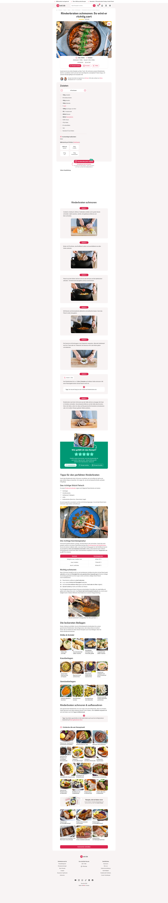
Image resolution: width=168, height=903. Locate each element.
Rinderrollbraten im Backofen (101, 792)
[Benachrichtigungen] (102, 5)
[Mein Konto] (106, 5)
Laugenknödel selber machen (101, 652)
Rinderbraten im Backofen (99, 777)
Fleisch (65, 10)
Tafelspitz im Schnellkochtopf (77, 760)
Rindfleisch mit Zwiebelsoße (76, 792)
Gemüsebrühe (69, 117)
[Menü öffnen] (110, 5)
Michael (87, 78)
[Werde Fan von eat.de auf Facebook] (92, 880)
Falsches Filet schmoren (99, 744)
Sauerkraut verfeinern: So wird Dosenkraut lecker (101, 674)
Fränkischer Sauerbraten (100, 760)
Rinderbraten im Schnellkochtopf (97, 822)
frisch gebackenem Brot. (76, 720)
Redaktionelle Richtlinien (105, 873)
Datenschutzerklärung (105, 868)
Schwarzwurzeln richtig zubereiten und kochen (102, 698)
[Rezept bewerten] (84, 454)
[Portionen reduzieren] (61, 90)
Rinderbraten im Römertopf (88, 792)
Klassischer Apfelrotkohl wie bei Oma (88, 675)
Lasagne (62, 870)
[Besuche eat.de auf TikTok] (86, 880)
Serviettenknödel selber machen (77, 652)
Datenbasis (76, 142)
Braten (69, 10)
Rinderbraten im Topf (82, 744)
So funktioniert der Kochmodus (84, 164)
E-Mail (84, 863)
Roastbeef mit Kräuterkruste (80, 776)
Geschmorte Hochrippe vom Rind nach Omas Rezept (67, 839)
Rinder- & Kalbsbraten (76, 10)
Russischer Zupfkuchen (62, 873)
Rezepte (60, 10)
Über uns (106, 866)
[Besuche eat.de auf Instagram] (79, 880)
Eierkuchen (62, 875)
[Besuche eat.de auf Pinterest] (89, 880)
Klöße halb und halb (64, 652)
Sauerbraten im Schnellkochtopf (65, 822)
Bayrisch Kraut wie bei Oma (77, 675)
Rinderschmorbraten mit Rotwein (82, 822)
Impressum (105, 863)
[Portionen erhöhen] (85, 90)
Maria (101, 78)
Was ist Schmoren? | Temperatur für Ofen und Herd (82, 617)
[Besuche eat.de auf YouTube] (75, 880)
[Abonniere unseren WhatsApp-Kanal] (82, 880)
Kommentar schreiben (84, 847)
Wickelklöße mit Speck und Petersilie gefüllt (89, 652)
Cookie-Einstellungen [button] (105, 875)
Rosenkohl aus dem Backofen (89, 699)
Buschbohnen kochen (76, 699)
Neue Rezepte (62, 868)
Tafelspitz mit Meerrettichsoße (90, 760)
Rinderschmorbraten (70, 488)
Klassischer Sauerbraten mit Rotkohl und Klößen (66, 743)
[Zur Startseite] (60, 5)
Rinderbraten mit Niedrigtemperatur (98, 839)
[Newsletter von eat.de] (84, 801)
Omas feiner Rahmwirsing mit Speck (64, 675)
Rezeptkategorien (62, 863)
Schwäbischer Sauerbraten (67, 777)
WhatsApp (85, 866)
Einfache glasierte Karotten (66, 699)
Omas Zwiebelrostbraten (83, 839)
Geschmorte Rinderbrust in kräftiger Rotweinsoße (63, 758)
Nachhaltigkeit (106, 870)
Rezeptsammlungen (62, 866)
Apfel (65, 106)
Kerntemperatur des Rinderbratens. (97, 545)
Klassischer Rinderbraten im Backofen (63, 792)
